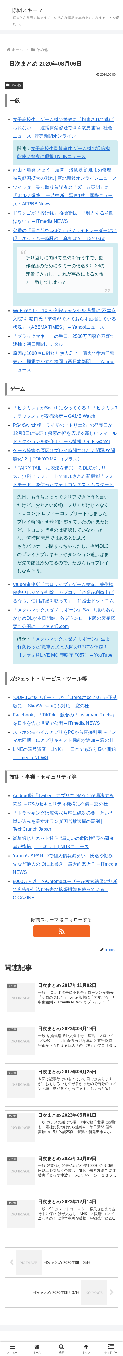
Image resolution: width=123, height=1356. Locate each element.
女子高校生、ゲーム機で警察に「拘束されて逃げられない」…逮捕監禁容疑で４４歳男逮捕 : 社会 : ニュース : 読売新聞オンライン (64, 127)
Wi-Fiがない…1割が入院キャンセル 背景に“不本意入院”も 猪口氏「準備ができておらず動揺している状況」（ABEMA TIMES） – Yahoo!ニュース (64, 319)
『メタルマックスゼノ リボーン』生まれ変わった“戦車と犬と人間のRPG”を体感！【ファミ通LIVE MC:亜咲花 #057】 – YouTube (64, 647)
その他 (16, 85)
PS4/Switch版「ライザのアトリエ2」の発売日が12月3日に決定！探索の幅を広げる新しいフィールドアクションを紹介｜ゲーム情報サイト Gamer (65, 433)
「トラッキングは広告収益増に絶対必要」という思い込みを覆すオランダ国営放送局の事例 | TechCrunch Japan (63, 821)
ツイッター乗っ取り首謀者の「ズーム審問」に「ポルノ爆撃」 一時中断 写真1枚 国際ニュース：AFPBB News (63, 195)
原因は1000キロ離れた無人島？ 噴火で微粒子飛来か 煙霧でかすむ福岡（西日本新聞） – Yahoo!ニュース (64, 361)
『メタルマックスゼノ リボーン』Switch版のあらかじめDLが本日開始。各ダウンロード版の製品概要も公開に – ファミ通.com (64, 618)
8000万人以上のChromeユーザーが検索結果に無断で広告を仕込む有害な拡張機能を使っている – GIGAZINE (65, 889)
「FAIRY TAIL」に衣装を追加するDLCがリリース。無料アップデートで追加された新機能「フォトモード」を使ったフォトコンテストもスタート (63, 476)
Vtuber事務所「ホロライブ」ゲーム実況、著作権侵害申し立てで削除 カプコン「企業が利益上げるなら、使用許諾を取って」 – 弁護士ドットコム (63, 592)
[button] (111, 938)
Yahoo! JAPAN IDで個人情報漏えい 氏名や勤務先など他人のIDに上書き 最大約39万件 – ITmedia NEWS (65, 864)
